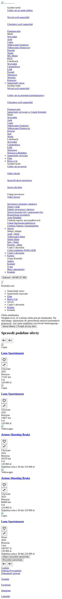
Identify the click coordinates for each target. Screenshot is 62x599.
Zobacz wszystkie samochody (15, 557)
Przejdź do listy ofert (27, 326)
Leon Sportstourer (12, 353)
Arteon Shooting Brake (15, 434)
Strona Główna (8, 326)
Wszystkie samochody (12, 560)
